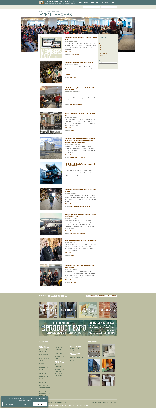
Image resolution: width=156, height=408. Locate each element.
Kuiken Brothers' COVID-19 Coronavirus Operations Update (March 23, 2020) (80, 190)
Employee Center (76, 405)
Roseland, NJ (43, 367)
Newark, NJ (42, 363)
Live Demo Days (76, 233)
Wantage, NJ (43, 376)
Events (97, 2)
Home (40, 11)
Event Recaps (73, 77)
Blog (92, 2)
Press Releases (83, 157)
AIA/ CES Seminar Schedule (106, 40)
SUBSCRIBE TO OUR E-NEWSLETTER (92, 7)
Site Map (69, 405)
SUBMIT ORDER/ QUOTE (75, 7)
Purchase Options (111, 295)
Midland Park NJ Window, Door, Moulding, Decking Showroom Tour (80, 114)
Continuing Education (104, 42)
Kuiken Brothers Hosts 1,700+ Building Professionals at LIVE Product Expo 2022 (79, 89)
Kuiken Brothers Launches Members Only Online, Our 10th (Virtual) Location (81, 38)
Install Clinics (103, 46)
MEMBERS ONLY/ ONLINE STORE (109, 7)
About (80, 2)
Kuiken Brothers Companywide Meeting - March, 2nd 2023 (79, 63)
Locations (72, 130)
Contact (112, 2)
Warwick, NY (43, 381)
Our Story (72, 54)
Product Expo (79, 105)
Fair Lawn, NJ (43, 349)
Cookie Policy (51, 405)
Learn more (68, 51)
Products (86, 2)
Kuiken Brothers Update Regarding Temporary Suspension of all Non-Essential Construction (80, 165)
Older (42, 290)
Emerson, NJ (43, 354)
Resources (77, 54)
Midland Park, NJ (44, 358)
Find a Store (104, 2)
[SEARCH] (116, 2)
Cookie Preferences (60, 405)
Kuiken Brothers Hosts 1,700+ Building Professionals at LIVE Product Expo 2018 (79, 266)
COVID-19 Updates (73, 181)
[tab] (80, 2)
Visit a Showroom (101, 295)
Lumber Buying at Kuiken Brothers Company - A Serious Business (80, 240)
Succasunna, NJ (44, 372)
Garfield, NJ (58, 347)
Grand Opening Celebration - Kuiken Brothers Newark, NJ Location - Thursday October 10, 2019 (80, 216)
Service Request (85, 405)
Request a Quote (91, 295)
